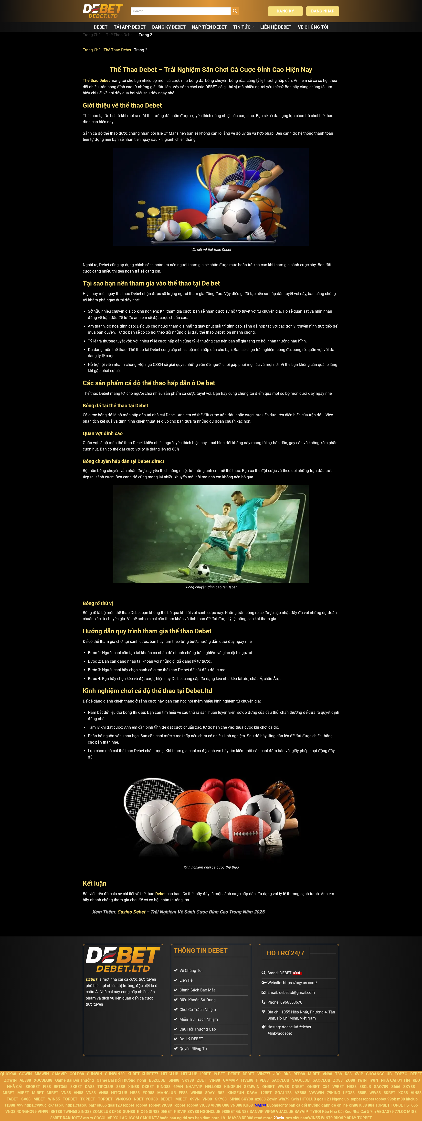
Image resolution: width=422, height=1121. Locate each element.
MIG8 (412, 1111)
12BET (266, 1092)
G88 (225, 1105)
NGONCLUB (210, 1111)
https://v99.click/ (39, 1105)
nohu (141, 1080)
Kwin (294, 1099)
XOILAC (120, 1118)
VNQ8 (10, 1111)
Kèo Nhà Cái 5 (357, 1111)
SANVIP (257, 1111)
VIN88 (214, 1080)
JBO (277, 1074)
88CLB (365, 1086)
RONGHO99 (26, 1111)
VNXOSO (123, 1099)
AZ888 (300, 1092)
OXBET (148, 1086)
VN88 (327, 1074)
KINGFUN (232, 1086)
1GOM (133, 1118)
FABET (12, 1099)
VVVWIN (316, 1092)
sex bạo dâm (199, 1118)
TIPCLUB (105, 1086)
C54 (326, 1086)
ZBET (201, 1080)
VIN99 (43, 1111)
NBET (139, 1099)
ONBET (268, 1086)
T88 (338, 1074)
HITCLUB (189, 1074)
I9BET (205, 1074)
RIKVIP (180, 1111)
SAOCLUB (280, 1080)
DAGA (252, 1092)
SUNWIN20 (115, 1074)
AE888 (25, 1080)
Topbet (141, 1105)
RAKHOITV (72, 1118)
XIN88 (133, 1086)
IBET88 (55, 1111)
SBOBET (32, 1086)
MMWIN (42, 1074)
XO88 (403, 1092)
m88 (401, 1099)
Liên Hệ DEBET (276, 27)
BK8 (287, 1074)
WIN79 (327, 1118)
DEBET (100, 27)
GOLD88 (77, 1074)
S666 (395, 1086)
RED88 (299, 1074)
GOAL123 (283, 1092)
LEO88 (349, 1092)
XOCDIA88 (43, 1080)
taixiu (59, 1105)
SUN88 (129, 1111)
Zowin (272, 1099)
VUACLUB (285, 1111)
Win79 (283, 1099)
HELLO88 (213, 1086)
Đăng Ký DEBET (169, 27)
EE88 (183, 1092)
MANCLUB (166, 1092)
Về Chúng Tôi (313, 27)
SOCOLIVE (103, 1118)
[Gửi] (235, 11)
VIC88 (166, 1105)
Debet (160, 893)
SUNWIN (94, 1074)
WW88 (283, 1086)
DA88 (90, 1086)
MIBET (314, 1074)
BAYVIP (302, 1111)
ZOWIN (10, 1080)
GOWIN (25, 1074)
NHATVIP (194, 1086)
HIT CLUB (169, 1074)
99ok (391, 1099)
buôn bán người (173, 1118)
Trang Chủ (92, 35)
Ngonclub (340, 1099)
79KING (333, 1092)
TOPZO (401, 1074)
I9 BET (219, 1074)
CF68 (117, 1111)
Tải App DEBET (130, 27)
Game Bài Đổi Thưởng (74, 1080)
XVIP (359, 1074)
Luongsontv (277, 1105)
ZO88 (338, 1080)
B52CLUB (157, 1080)
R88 (348, 1074)
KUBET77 (150, 1074)
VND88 (236, 1105)
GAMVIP (59, 1074)
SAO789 (381, 1086)
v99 (20, 1105)
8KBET (76, 1086)
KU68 (248, 1105)
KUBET (133, 1074)
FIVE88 (247, 1080)
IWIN (362, 1080)
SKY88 (188, 1080)
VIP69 (269, 1111)
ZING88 (85, 1111)
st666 (102, 1105)
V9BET (338, 1086)
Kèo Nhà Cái (333, 1111)
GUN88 (242, 1111)
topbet (356, 1099)
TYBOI (315, 1111)
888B (120, 1086)
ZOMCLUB (102, 1111)
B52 (221, 1092)
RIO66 (142, 1111)
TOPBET (70, 1099)
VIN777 (263, 1074)
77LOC (400, 1111)
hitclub (412, 1099)
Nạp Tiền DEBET (209, 27)
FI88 (47, 1086)
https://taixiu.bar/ (80, 1105)
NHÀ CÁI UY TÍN (395, 1080)
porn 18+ (219, 1118)
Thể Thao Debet (120, 35)
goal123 (324, 1099)
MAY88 (234, 1118)
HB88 (352, 1086)
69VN (178, 1086)
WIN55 (196, 1092)
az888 (260, 1099)
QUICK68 (8, 1074)
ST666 (412, 1105)
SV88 (26, 1099)
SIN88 (174, 1080)
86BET (56, 1118)
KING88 (163, 1086)
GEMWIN (251, 1086)
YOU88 (152, 1099)
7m (373, 1111)
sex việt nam (297, 1118)
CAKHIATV (149, 1118)
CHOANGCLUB (379, 1074)
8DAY (210, 1092)
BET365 (60, 1086)
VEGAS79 (385, 1111)
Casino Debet (131, 912)
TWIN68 (70, 1111)
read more (263, 1118)
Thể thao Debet (96, 80)
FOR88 (148, 1092)
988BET (228, 1111)
